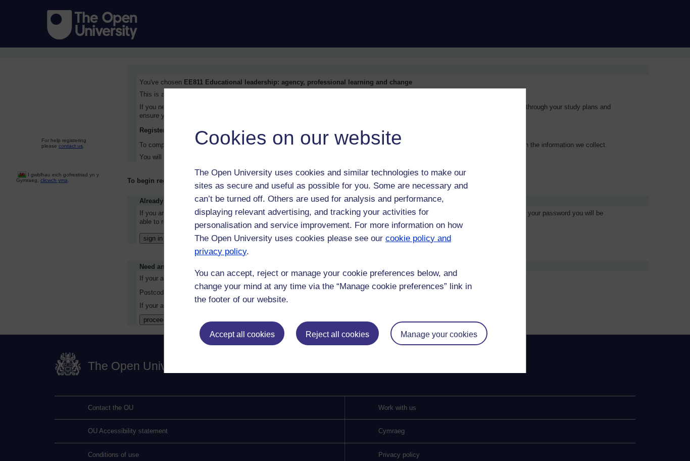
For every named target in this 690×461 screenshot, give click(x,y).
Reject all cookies (337, 334)
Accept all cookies (242, 334)
